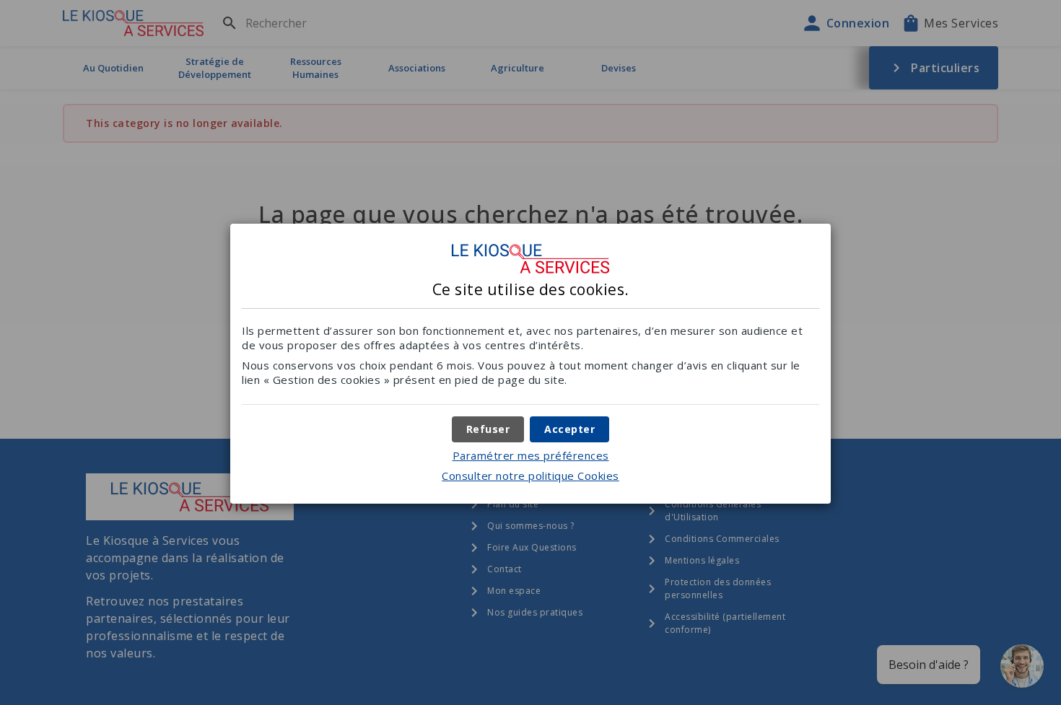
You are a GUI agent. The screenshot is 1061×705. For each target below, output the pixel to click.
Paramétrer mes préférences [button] (531, 455)
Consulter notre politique (530, 475)
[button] (569, 429)
